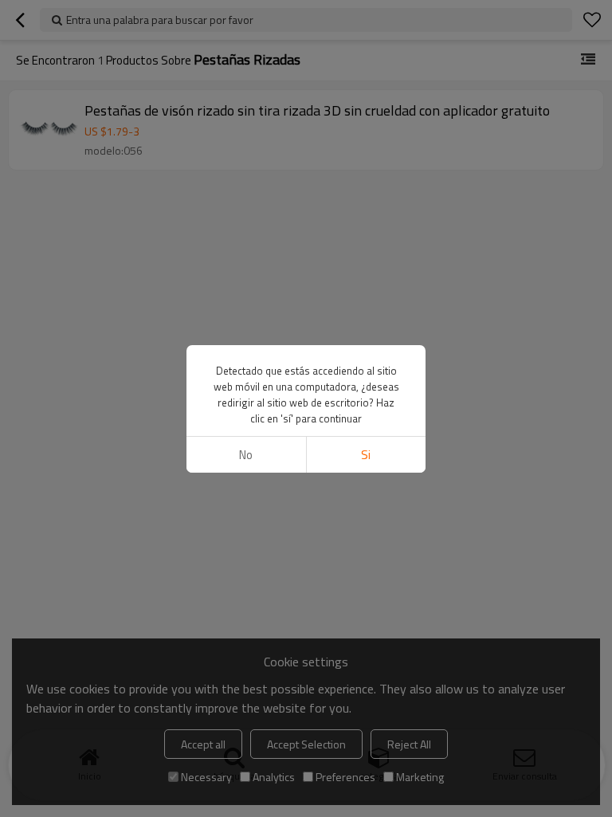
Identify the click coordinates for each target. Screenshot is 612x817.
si (366, 455)
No (246, 455)
